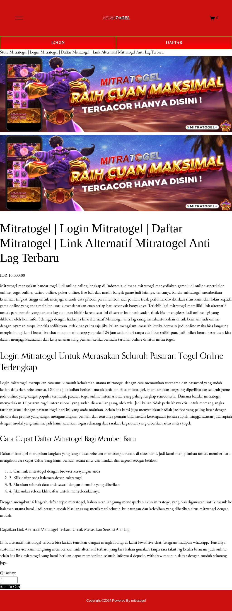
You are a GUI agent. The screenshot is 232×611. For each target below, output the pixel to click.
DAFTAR (174, 42)
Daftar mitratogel (14, 453)
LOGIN (58, 42)
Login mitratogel (13, 383)
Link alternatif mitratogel (20, 542)
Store (4, 52)
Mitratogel (114, 319)
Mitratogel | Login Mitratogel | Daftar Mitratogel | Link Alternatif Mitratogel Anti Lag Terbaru (87, 52)
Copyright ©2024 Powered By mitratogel (116, 600)
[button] (10, 586)
